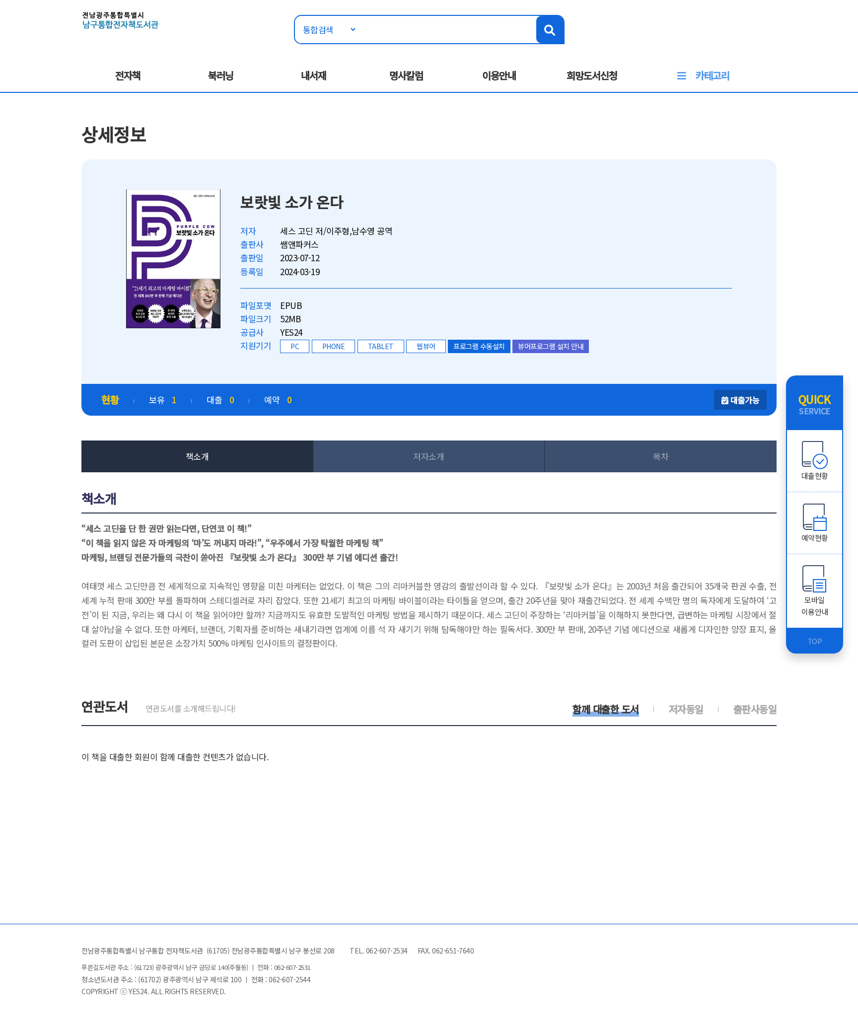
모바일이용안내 (814, 605)
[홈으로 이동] (120, 19)
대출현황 (814, 475)
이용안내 (499, 75)
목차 (660, 456)
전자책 (128, 75)
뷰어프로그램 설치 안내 (550, 346)
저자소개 (428, 456)
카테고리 (712, 75)
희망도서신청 (592, 75)
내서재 (313, 75)
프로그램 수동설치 (479, 346)
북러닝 (220, 75)
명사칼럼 (406, 75)
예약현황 (814, 537)
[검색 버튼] (550, 29)
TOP (814, 641)
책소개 (197, 456)
